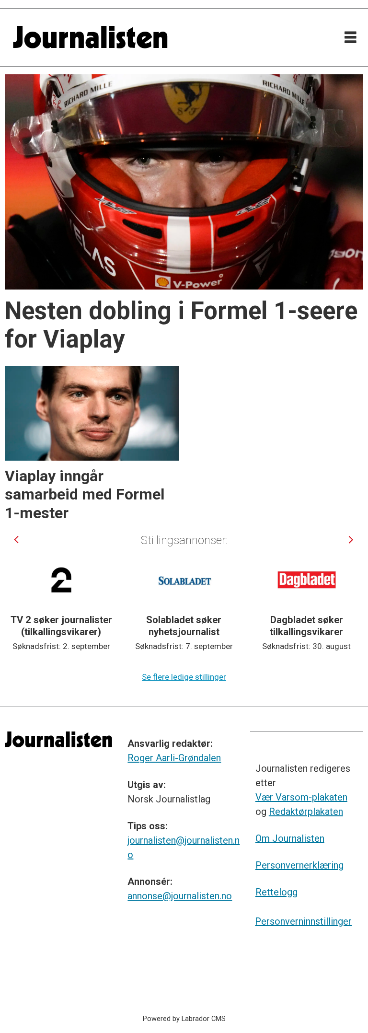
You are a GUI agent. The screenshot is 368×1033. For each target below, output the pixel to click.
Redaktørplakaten (306, 811)
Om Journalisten (289, 838)
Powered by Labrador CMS (184, 1019)
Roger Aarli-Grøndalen (174, 758)
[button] (17, 539)
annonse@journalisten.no (179, 896)
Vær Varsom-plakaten (301, 797)
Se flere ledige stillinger (184, 677)
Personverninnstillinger (303, 921)
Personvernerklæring (299, 865)
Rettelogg (276, 892)
